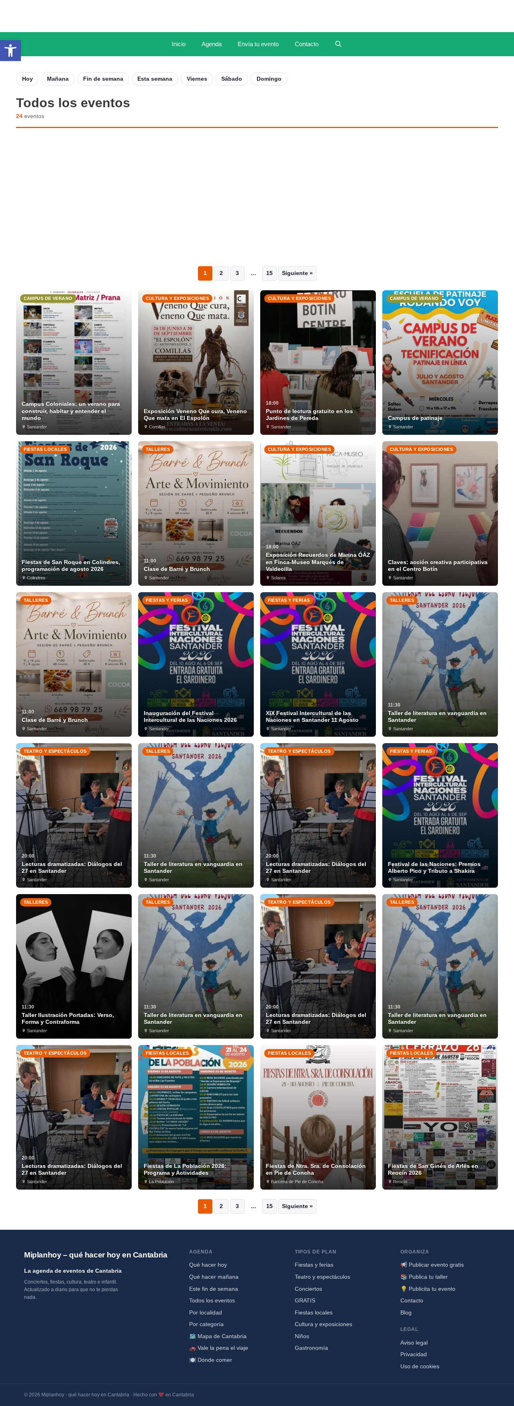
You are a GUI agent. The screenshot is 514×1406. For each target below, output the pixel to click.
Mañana (58, 78)
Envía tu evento (258, 44)
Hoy (27, 78)
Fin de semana (103, 78)
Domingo (269, 78)
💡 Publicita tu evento (427, 1289)
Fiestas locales (313, 1312)
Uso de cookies (419, 1366)
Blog (406, 1312)
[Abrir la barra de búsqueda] (338, 44)
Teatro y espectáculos (322, 1277)
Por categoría (206, 1324)
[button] (10, 50)
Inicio (179, 44)
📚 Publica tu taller (424, 1277)
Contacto (306, 44)
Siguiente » (297, 273)
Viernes (197, 78)
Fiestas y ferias (314, 1264)
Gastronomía (311, 1348)
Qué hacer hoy (208, 1264)
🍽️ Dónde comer (210, 1360)
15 (269, 273)
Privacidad (413, 1354)
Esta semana (154, 78)
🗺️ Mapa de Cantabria (218, 1336)
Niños (302, 1336)
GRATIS (305, 1300)
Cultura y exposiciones (323, 1324)
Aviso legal (414, 1342)
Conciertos (308, 1289)
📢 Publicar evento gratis (432, 1264)
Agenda (212, 44)
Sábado (231, 78)
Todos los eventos (212, 1300)
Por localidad (205, 1312)
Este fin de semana (213, 1289)
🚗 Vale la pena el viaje (218, 1348)
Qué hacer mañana (214, 1277)
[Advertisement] (257, 197)
